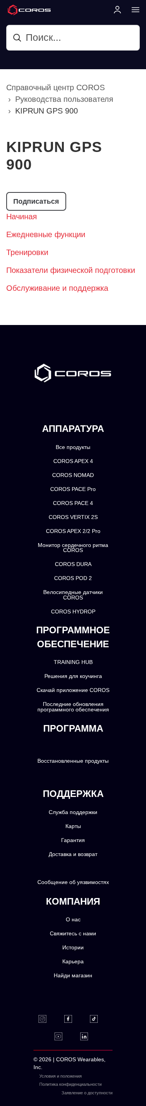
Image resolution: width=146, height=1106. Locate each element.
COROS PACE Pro (73, 489)
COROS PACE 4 (73, 503)
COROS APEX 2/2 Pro (73, 531)
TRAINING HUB (73, 662)
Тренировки (27, 252)
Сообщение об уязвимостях (73, 882)
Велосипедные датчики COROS (73, 595)
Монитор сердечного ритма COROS (73, 548)
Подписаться (36, 201)
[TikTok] (98, 1019)
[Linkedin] (89, 1036)
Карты (73, 826)
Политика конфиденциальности (70, 1084)
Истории (73, 947)
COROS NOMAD (73, 475)
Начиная (21, 216)
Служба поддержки (73, 812)
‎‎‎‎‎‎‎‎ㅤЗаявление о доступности (87, 1092)
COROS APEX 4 (73, 461)
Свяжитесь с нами (73, 934)
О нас (73, 920)
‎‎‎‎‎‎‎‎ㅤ (110, 1084)
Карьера (73, 961)
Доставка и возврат (73, 854)
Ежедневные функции (45, 234)
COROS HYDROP (73, 612)
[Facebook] (73, 1019)
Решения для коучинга (73, 676)
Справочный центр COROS (55, 87)
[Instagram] (47, 1019)
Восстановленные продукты (73, 761)
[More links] (133, 9)
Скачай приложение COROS (73, 690)
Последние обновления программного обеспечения (73, 707)
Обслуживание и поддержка (57, 288)
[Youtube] (63, 1036)
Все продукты (73, 447)
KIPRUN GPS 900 (46, 111)
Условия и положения (60, 1076)
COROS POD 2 (73, 578)
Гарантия (73, 840)
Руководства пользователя (64, 99)
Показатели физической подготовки (70, 270)
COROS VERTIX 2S (73, 517)
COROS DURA (73, 564)
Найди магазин (73, 975)
